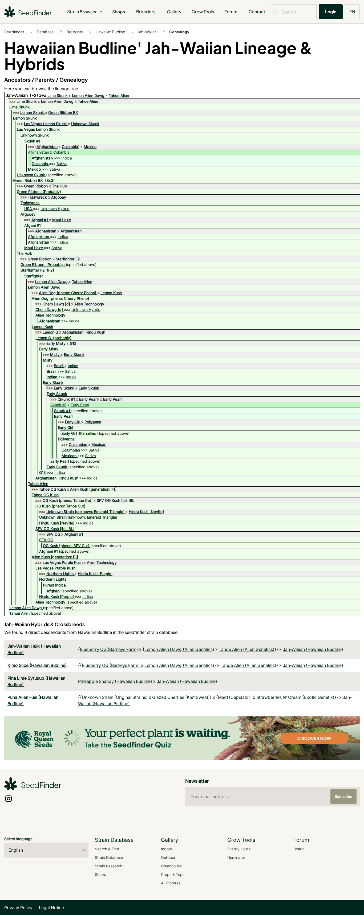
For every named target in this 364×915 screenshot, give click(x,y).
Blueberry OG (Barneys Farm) (109, 649)
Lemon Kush (111, 292)
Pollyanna (92, 422)
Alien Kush (79, 489)
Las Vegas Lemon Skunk (45, 123)
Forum (230, 11)
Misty (55, 354)
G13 (73, 343)
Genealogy (179, 31)
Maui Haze (61, 220)
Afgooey (58, 197)
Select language (18, 838)
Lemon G (50, 332)
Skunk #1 (32, 141)
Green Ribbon (36, 186)
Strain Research (108, 866)
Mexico (90, 146)
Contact (257, 11)
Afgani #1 (39, 220)
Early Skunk (74, 354)
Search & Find (107, 849)
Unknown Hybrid (55, 208)
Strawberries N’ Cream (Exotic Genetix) (295, 697)
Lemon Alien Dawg (88, 95)
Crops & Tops (172, 874)
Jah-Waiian (147, 31)
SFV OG (53, 534)
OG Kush (50, 500)
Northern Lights (60, 573)
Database (45, 31)
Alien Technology (89, 304)
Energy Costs (238, 849)
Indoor (166, 849)
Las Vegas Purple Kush (63, 562)
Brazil (58, 365)
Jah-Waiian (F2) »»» (26, 95)
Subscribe (343, 796)
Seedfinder (14, 31)
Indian (73, 365)
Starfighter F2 (68, 259)
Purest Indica (54, 585)
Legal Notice (51, 907)
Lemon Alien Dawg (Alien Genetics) (179, 649)
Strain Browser (82, 11)
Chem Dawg (53, 304)
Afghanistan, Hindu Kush (83, 332)
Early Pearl (88, 399)
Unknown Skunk (85, 123)
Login (330, 11)
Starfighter (33, 276)
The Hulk (59, 186)
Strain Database (109, 857)
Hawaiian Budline (110, 31)
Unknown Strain (60, 511)
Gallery (174, 11)
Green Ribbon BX (63, 112)
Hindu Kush (138, 511)
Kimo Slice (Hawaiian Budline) (37, 665)
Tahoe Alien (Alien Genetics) (246, 649)
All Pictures (170, 883)
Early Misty (56, 343)
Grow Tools (203, 11)
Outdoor (168, 857)
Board (298, 849)
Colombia (70, 146)
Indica (66, 158)
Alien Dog (47, 292)
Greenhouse (171, 866)
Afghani (53, 591)
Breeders (145, 11)
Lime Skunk (57, 95)
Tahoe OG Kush (52, 489)
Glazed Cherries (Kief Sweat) (181, 697)
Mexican (98, 444)
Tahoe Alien (119, 95)
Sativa (61, 163)
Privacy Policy (18, 907)
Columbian (78, 444)
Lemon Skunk (32, 112)
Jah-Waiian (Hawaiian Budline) (313, 649)
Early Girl (72, 422)
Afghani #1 (73, 534)
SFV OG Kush (108, 500)
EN (352, 11)
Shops (118, 11)
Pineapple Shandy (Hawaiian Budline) (115, 681)
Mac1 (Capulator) (235, 697)
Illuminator (236, 857)
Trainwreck (37, 197)
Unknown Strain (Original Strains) (115, 697)
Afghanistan (47, 146)
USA (28, 208)
